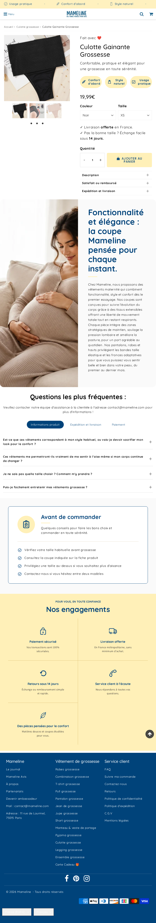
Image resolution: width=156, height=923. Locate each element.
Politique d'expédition (120, 806)
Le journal (13, 769)
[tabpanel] (19, 110)
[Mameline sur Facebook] (67, 880)
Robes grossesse (67, 769)
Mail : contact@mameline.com (27, 806)
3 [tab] (43, 123)
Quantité (87, 148)
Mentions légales (117, 820)
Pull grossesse (65, 791)
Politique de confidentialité (123, 798)
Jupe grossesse (66, 813)
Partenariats (14, 791)
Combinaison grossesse (72, 776)
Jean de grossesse (68, 806)
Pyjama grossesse (68, 835)
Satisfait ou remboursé (99, 183)
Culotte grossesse (27, 26)
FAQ (108, 769)
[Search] (141, 14)
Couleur (86, 106)
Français (42, 912)
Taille (122, 106)
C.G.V (108, 813)
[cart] (151, 14)
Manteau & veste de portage (75, 828)
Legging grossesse (68, 850)
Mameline (24, 892)
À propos (12, 784)
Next (65, 67)
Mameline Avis (16, 776)
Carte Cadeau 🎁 (67, 864)
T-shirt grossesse (67, 784)
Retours (110, 791)
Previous (9, 67)
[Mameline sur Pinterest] (76, 880)
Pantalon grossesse (69, 798)
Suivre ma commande (120, 776)
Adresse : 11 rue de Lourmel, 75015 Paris (26, 815)
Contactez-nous (116, 784)
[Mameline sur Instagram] (87, 880)
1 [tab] (31, 123)
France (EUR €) (15, 912)
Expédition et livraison (98, 191)
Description (90, 175)
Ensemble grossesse (70, 857)
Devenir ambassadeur (21, 798)
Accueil (8, 26)
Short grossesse (66, 820)
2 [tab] (37, 123)
